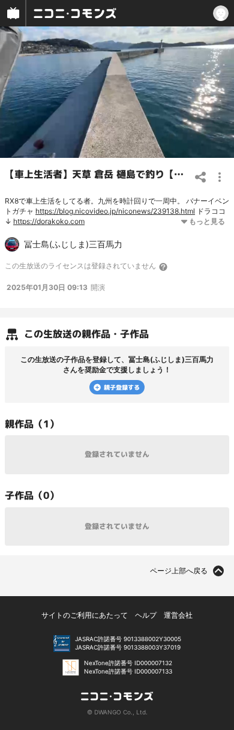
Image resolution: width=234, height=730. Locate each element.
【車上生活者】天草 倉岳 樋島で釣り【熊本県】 (108, 174)
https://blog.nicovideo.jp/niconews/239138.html (115, 211)
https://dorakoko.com (49, 221)
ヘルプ (146, 615)
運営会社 (178, 615)
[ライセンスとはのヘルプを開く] (163, 266)
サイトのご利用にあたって (84, 615)
